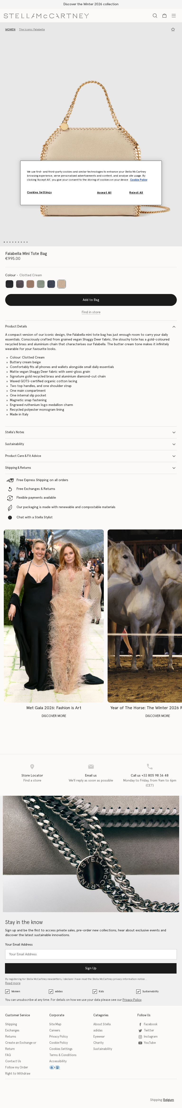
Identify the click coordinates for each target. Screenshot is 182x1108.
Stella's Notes (14, 432)
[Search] (155, 15)
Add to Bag (91, 300)
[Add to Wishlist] (173, 29)
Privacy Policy (132, 1000)
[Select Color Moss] (30, 284)
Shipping (11, 1024)
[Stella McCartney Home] (46, 15)
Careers (54, 1030)
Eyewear (99, 1036)
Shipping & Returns (18, 467)
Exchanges (12, 1030)
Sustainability (14, 444)
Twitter (149, 1030)
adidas (59, 991)
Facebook (150, 1024)
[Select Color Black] (9, 284)
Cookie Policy (58, 1042)
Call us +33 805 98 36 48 (149, 775)
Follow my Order (16, 1067)
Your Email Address (19, 944)
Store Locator (32, 775)
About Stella (102, 1024)
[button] (91, 134)
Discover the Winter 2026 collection (91, 4)
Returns (10, 1036)
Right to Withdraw (17, 1073)
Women (15, 991)
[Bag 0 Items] (164, 15)
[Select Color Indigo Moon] (51, 284)
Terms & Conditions (63, 1055)
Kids (101, 991)
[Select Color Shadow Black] (20, 284)
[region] (91, 182)
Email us (91, 775)
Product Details (16, 326)
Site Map (55, 1024)
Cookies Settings (61, 1049)
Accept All (104, 192)
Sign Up (90, 968)
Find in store (91, 312)
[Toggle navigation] (173, 15)
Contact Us (13, 1061)
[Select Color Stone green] (40, 284)
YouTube (150, 1042)
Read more (12, 983)
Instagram (151, 1036)
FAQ (8, 1055)
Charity (98, 1042)
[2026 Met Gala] (54, 616)
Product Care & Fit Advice (23, 456)
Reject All (136, 192)
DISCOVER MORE (54, 716)
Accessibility (58, 1061)
